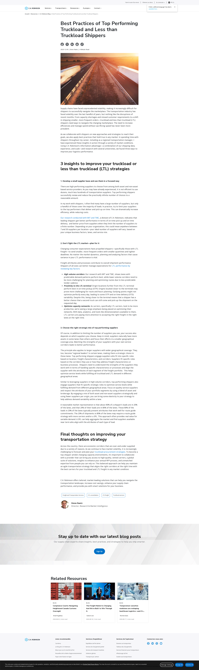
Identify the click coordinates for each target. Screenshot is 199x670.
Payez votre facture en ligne (63, 657)
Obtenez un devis (147, 2)
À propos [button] (86, 8)
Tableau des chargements (124, 647)
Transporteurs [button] (60, 8)
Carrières (58, 643)
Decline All (189, 665)
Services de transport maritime (95, 650)
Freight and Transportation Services (73, 495)
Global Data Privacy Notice (91, 664)
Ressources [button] (74, 8)
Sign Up (99, 551)
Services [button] (48, 8)
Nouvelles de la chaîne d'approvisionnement (68, 653)
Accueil (27, 14)
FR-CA (172, 2)
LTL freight (106, 495)
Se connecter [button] (160, 2)
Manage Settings (166, 665)
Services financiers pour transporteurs (127, 650)
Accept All (179, 665)
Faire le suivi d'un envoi (132, 2)
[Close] (175, 7)
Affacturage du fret (121, 653)
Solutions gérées (91, 653)
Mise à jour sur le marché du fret (64, 650)
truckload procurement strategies (110, 452)
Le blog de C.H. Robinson (62, 647)
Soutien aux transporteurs (124, 657)
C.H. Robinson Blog (44, 14)
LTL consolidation (93, 495)
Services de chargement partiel (95, 647)
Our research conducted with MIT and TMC (80, 217)
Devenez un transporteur (123, 643)
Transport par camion (92, 657)
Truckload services (118, 495)
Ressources (34, 14)
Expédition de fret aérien (93, 643)
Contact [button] (97, 8)
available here (153, 9)
